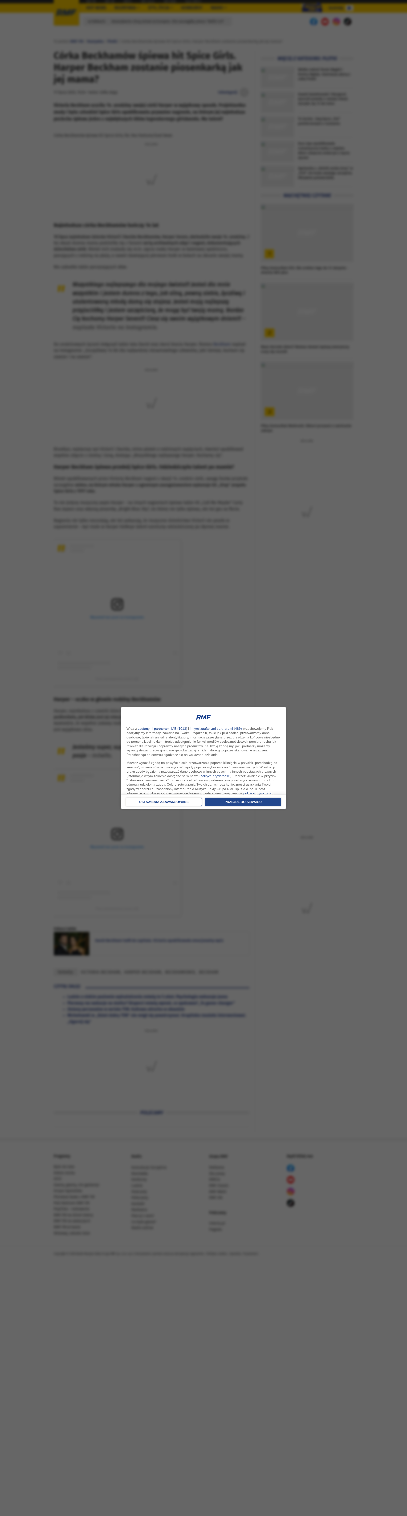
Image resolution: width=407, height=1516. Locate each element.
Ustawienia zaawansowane (164, 802)
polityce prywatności (215, 776)
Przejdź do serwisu (243, 802)
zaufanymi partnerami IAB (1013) (162, 728)
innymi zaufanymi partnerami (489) (216, 728)
